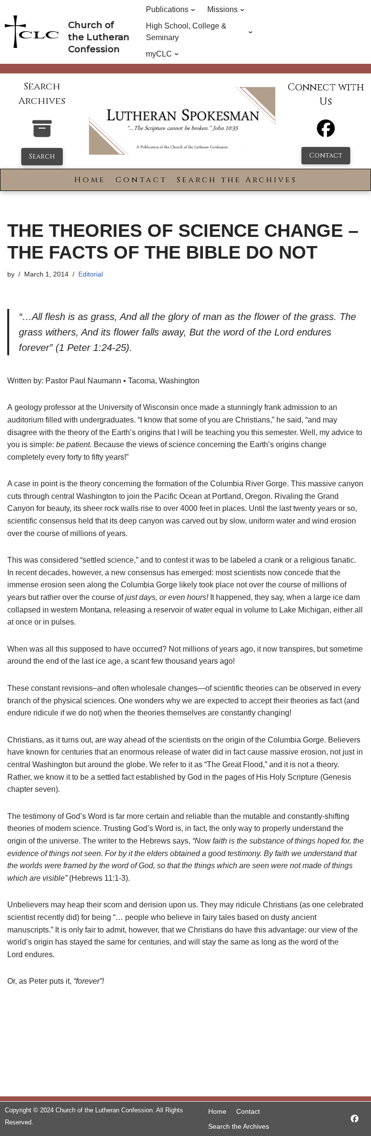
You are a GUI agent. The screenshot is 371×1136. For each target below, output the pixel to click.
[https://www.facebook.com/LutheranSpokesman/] (354, 1119)
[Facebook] (326, 132)
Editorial (90, 274)
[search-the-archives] (42, 133)
